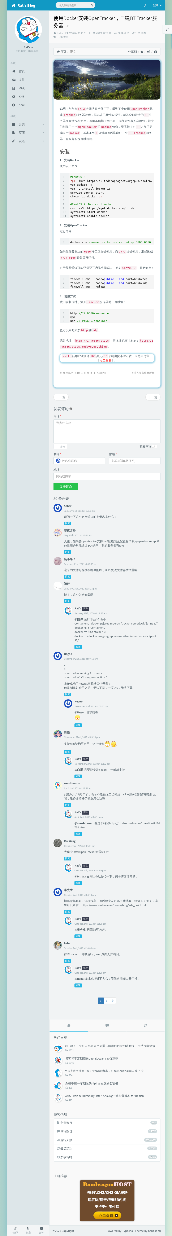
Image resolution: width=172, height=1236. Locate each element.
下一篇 (153, 397)
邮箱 (113, 454)
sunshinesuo (72, 783)
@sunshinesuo (83, 823)
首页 (63, 51)
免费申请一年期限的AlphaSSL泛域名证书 (91, 1083)
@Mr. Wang (81, 876)
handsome (155, 1231)
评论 (57, 416)
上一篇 (61, 397)
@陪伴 (78, 619)
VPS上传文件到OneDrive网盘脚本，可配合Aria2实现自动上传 (104, 1071)
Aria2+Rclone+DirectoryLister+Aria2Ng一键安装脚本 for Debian (104, 1096)
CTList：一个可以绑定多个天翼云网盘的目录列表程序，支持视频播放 (110, 1046)
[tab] (69, 1026)
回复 (67, 523)
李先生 (68, 890)
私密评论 (145, 446)
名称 (57, 454)
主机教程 (62, 37)
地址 (56, 470)
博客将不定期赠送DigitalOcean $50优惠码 (91, 1058)
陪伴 (67, 584)
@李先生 (80, 930)
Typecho (127, 1231)
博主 (85, 608)
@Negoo (79, 712)
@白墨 (78, 770)
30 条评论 (123, 33)
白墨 (67, 732)
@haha (78, 979)
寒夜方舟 (70, 530)
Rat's (60, 33)
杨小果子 (70, 559)
